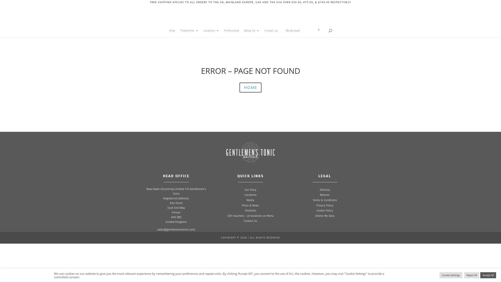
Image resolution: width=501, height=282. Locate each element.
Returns (325, 195)
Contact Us (250, 221)
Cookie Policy (324, 210)
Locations (209, 30)
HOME (250, 87)
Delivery (325, 190)
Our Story (250, 190)
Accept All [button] (488, 275)
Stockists (250, 210)
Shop (172, 30)
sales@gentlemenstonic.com (176, 229)
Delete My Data (324, 216)
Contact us (271, 30)
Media (250, 200)
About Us (249, 30)
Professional (231, 30)
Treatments (187, 30)
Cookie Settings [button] (451, 275)
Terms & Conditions (325, 200)
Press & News (250, 205)
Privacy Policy (324, 205)
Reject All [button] (472, 275)
